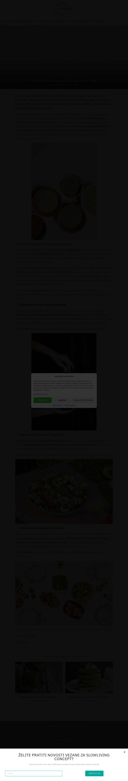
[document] (64, 390)
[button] (125, 752)
